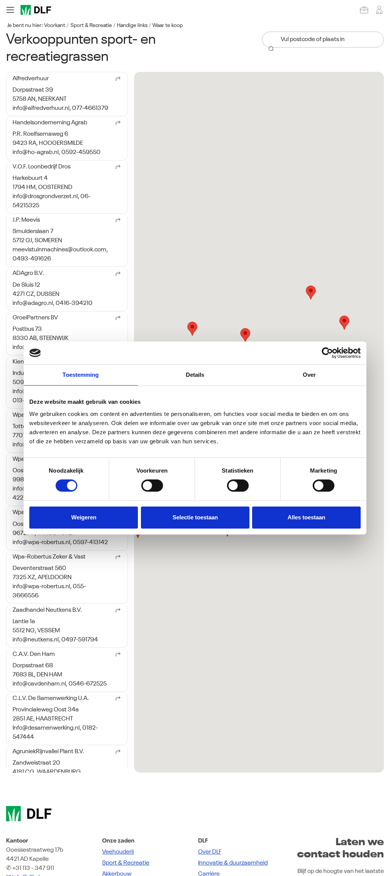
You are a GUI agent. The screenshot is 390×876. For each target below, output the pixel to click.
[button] (192, 329)
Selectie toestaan (195, 517)
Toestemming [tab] (80, 374)
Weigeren (83, 517)
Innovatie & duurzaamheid (233, 863)
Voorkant (54, 25)
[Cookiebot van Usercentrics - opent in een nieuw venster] (327, 353)
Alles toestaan (306, 517)
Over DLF (209, 852)
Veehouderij (118, 852)
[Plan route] (115, 79)
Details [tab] (195, 374)
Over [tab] (309, 374)
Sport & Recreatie (91, 25)
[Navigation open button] (10, 10)
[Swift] (36, 10)
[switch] (152, 485)
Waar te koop (167, 25)
